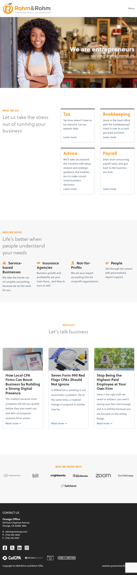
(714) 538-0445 (12, 534)
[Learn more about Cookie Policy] (50, 558)
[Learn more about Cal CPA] (12, 558)
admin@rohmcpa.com (16, 531)
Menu (131, 8)
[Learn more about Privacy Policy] (34, 558)
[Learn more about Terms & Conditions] (67, 558)
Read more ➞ (23, 423)
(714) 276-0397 (12, 538)
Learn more (75, 137)
